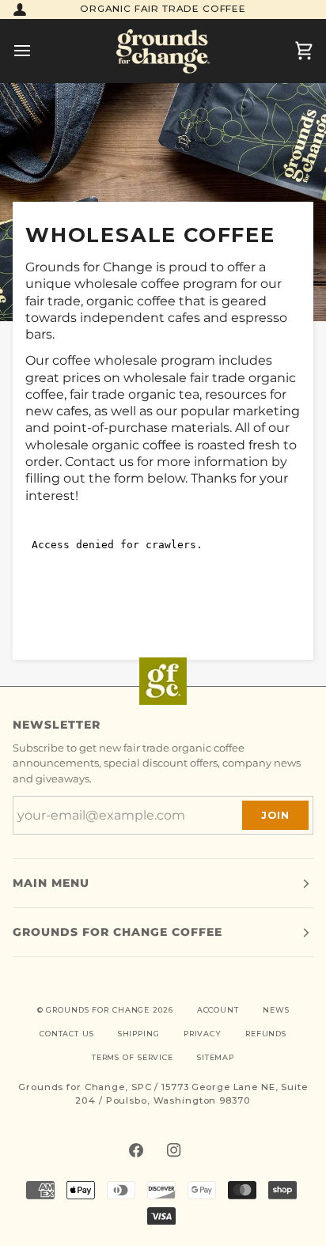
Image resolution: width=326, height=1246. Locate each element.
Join (275, 815)
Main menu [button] (51, 883)
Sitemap (215, 1057)
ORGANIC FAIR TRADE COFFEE (163, 8)
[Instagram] (174, 1150)
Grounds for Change (98, 1010)
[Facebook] (136, 1150)
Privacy (203, 1033)
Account (218, 1010)
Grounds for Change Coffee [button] (117, 932)
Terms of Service (132, 1057)
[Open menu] (36, 50)
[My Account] (20, 9)
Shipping (139, 1033)
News (276, 1010)
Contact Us (67, 1033)
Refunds (265, 1033)
